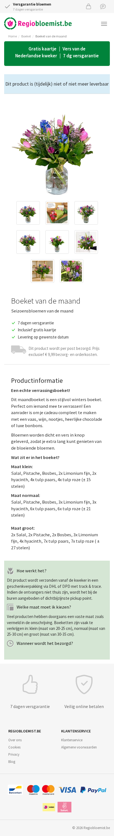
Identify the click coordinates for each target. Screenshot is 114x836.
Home (12, 36)
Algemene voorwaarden (79, 747)
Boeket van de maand (51, 36)
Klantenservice (71, 740)
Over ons (15, 740)
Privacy (13, 754)
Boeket (26, 36)
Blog (11, 761)
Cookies (14, 747)
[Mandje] (88, 6)
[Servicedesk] (103, 6)
